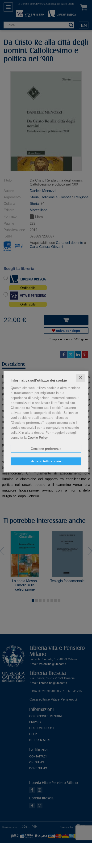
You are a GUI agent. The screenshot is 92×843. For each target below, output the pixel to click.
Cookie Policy (37, 437)
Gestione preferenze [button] (46, 449)
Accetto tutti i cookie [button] (46, 461)
